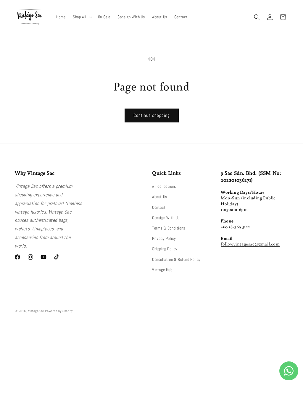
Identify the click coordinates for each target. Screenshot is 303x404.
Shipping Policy (165, 248)
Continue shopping (151, 115)
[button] (81, 17)
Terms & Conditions (168, 228)
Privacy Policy (164, 238)
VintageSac (36, 311)
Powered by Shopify (59, 311)
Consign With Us (166, 217)
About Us (159, 196)
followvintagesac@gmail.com (250, 244)
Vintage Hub (162, 269)
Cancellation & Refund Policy (176, 259)
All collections (164, 186)
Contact (158, 207)
